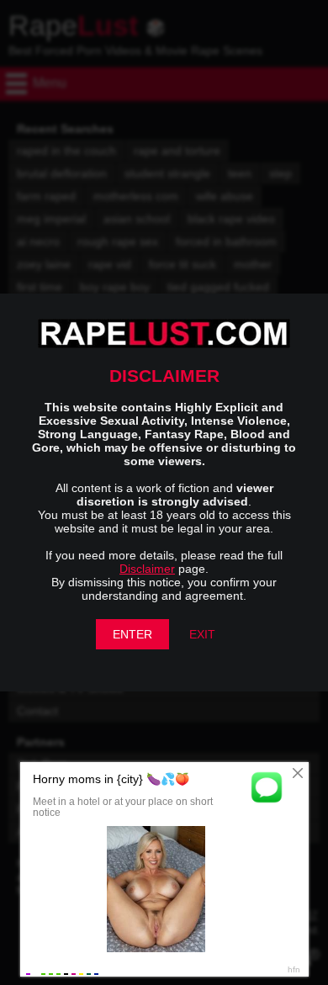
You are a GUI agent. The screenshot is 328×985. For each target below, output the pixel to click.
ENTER (132, 634)
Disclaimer (147, 568)
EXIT (202, 634)
